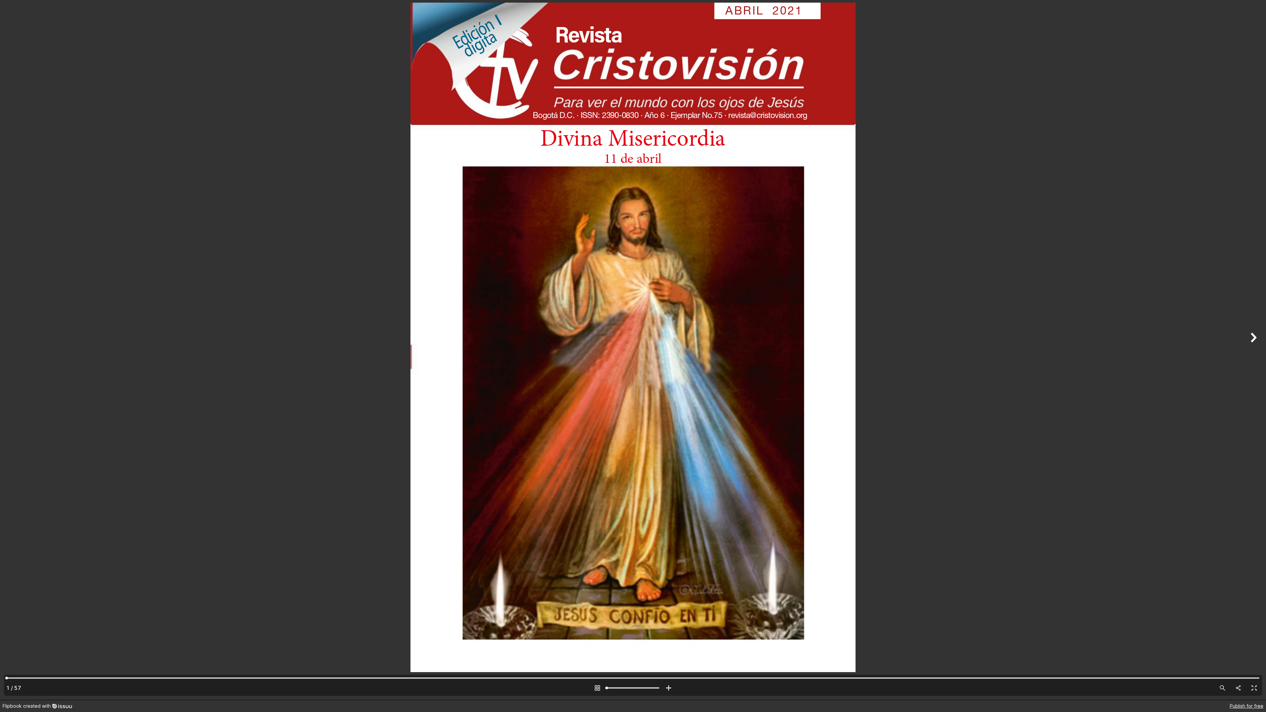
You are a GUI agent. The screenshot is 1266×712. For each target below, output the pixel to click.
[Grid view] (597, 688)
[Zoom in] (668, 688)
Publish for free (1246, 706)
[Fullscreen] (1254, 688)
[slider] (633, 688)
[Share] (1238, 688)
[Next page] (1253, 350)
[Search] (1222, 688)
